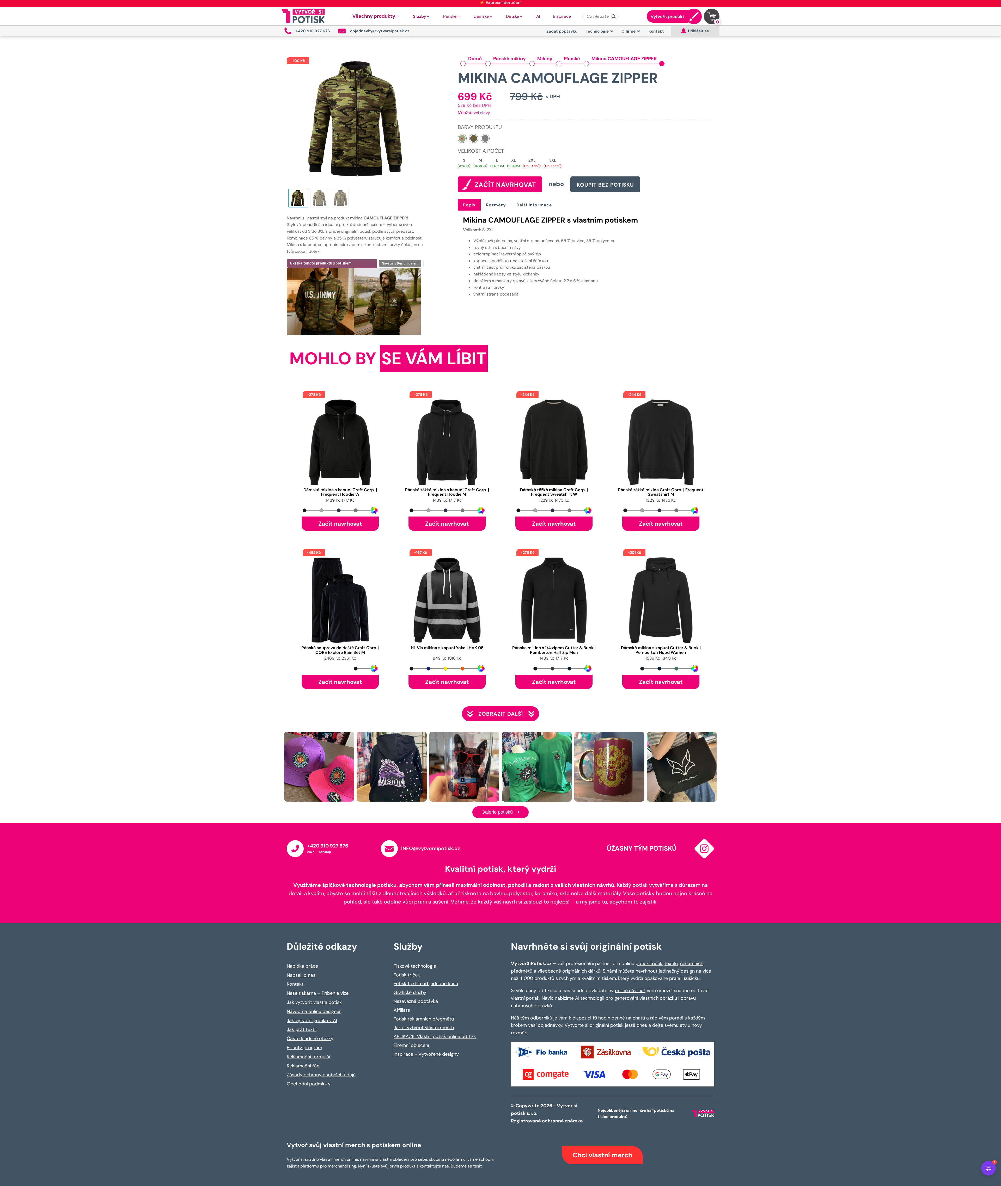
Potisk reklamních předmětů (424, 1019)
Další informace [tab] (534, 205)
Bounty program (304, 1047)
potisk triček (649, 963)
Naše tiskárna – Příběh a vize (318, 993)
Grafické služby (410, 992)
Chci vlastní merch (602, 1155)
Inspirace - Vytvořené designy (426, 1054)
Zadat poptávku (561, 31)
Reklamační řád (303, 1066)
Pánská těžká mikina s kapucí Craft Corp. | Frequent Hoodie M (447, 492)
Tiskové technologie (415, 966)
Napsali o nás (301, 975)
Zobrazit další (500, 713)
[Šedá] (485, 138)
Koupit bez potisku (605, 184)
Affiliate (402, 1010)
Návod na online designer (314, 1011)
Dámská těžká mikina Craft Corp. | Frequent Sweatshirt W (554, 492)
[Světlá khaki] (462, 138)
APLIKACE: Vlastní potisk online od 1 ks (435, 1036)
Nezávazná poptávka (416, 1001)
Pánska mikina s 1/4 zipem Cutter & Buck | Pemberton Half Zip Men (554, 650)
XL (513, 160)
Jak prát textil (301, 1029)
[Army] (473, 138)
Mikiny (544, 59)
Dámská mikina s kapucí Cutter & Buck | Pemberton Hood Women (661, 650)
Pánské (572, 59)
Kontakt (656, 31)
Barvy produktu (480, 127)
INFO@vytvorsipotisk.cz (430, 848)
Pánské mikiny (509, 59)
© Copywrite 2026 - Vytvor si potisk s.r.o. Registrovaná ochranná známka (547, 1113)
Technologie (597, 31)
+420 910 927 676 (327, 846)
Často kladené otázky (310, 1038)
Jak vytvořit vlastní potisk (314, 1002)
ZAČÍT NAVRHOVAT (505, 185)
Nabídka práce (302, 966)
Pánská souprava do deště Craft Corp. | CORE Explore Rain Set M (340, 650)
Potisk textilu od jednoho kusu (426, 983)
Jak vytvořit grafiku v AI (312, 1020)
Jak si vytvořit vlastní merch (424, 1027)
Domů (475, 59)
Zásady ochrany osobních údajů (321, 1075)
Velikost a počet (481, 151)
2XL (531, 160)
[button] (376, 16)
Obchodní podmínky (309, 1084)
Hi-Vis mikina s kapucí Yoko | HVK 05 (447, 648)
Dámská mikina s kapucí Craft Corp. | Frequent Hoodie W (340, 492)
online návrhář (630, 990)
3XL (552, 160)
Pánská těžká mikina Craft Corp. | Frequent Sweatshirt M (661, 492)
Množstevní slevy (474, 112)
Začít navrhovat (340, 523)
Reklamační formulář (309, 1057)
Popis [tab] (469, 205)
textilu (671, 963)
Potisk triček (407, 975)
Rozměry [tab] (496, 205)
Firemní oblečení (411, 1045)
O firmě (628, 31)
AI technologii (589, 998)
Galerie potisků (497, 812)
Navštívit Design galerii (400, 263)
